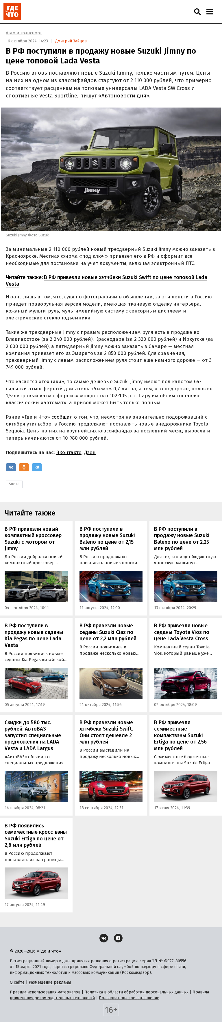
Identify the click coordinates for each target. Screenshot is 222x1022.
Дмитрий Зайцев (71, 41)
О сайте (17, 982)
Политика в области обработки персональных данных (136, 992)
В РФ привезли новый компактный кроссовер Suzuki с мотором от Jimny (33, 539)
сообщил (62, 417)
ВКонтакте (69, 452)
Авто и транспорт (24, 32)
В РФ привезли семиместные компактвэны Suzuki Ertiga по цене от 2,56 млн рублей (180, 735)
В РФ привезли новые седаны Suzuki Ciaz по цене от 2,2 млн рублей (107, 632)
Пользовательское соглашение (129, 997)
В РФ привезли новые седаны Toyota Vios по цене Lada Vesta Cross (181, 632)
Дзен (90, 452)
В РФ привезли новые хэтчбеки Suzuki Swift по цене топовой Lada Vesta (106, 280)
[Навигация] (209, 11)
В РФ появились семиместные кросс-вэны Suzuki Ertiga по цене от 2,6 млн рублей (36, 835)
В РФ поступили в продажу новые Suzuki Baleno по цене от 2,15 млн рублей (107, 539)
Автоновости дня (123, 96)
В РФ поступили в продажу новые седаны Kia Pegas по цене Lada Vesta (34, 635)
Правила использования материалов (45, 992)
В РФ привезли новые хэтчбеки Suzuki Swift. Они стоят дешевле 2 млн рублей (106, 732)
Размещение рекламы (50, 982)
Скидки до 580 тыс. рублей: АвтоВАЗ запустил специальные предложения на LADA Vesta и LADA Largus (33, 735)
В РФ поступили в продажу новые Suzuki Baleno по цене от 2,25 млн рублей (182, 539)
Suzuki (14, 484)
